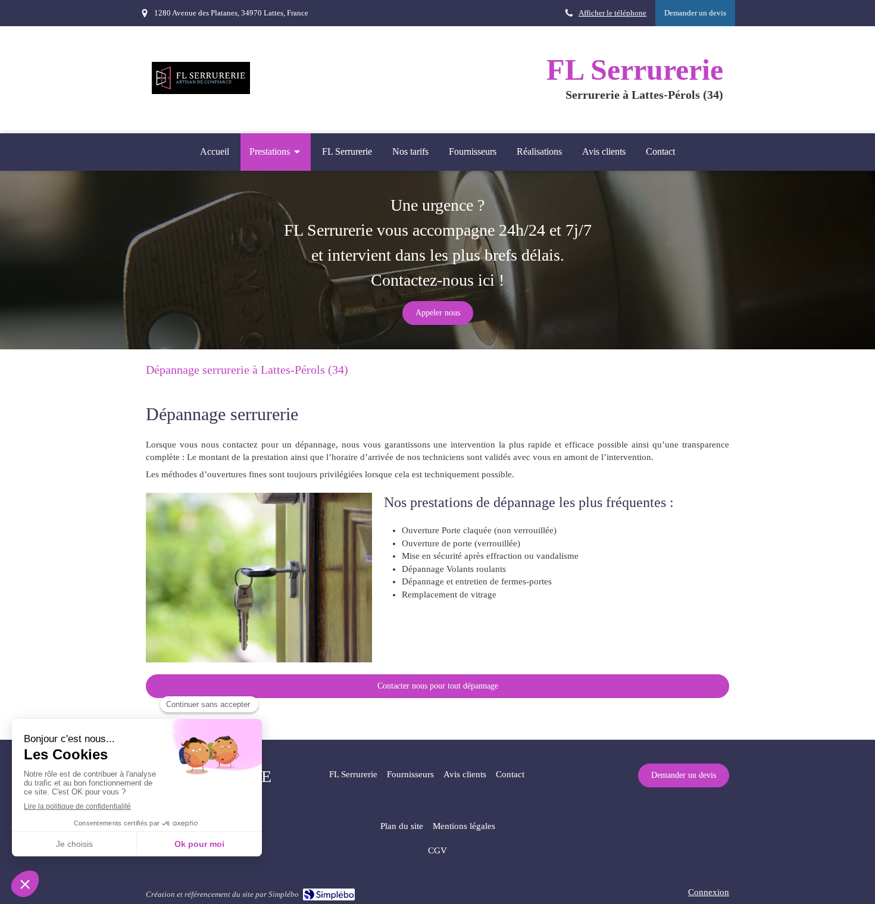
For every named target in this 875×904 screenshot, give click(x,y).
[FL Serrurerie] (201, 91)
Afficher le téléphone (612, 13)
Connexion (708, 892)
